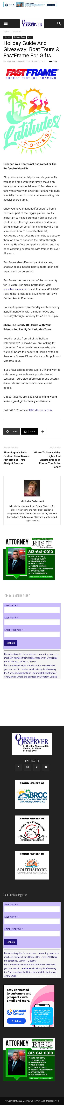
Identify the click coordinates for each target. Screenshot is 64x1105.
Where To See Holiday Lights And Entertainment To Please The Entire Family (47, 459)
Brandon (17, 31)
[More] (42, 431)
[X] (36, 767)
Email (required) (14, 629)
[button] (5, 23)
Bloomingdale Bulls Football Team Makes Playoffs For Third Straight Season (16, 458)
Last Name (11, 617)
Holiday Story (19, 37)
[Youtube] (45, 767)
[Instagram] (27, 767)
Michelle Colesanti (15, 61)
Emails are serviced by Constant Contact (37, 676)
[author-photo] (32, 496)
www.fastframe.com (15, 289)
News (30, 37)
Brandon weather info (29, 713)
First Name (11, 605)
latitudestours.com (40, 410)
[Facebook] (18, 767)
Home (6, 31)
